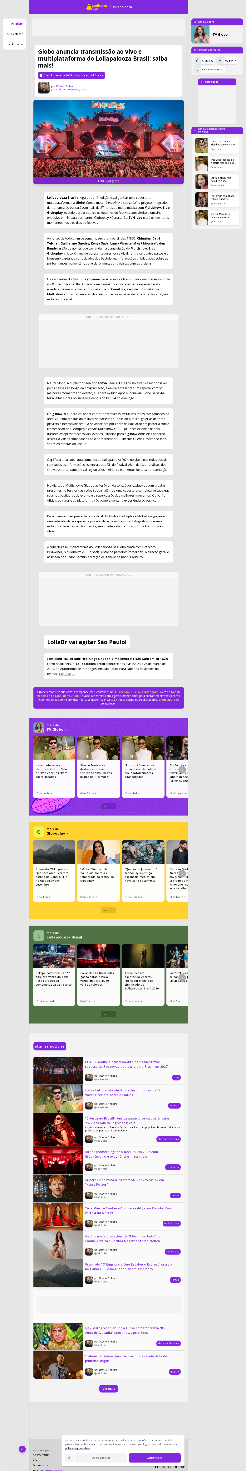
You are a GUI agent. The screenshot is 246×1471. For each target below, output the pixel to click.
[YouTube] (182, 1466)
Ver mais (108, 1389)
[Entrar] (22, 1449)
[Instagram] (169, 1466)
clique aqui (66, 674)
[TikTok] (176, 1466)
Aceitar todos (154, 1457)
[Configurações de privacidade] (69, 1458)
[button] (182, 770)
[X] (163, 1466)
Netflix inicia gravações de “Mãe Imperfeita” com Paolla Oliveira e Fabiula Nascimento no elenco (125, 1238)
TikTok (136, 692)
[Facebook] (156, 1466)
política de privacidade (77, 1448)
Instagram (151, 692)
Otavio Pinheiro (66, 86)
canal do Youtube (66, 696)
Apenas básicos (101, 1457)
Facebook (124, 692)
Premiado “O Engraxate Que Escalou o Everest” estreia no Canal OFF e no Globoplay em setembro (129, 1266)
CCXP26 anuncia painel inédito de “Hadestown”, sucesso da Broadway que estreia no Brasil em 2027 (126, 1064)
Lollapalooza (122, 7)
